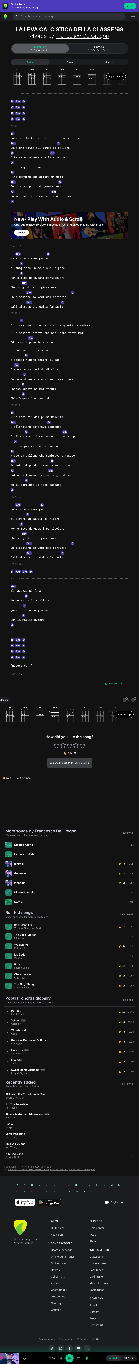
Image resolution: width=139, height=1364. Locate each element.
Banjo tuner (97, 1289)
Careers (94, 1311)
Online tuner (58, 1263)
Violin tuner (97, 1276)
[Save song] (24, 1358)
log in (67, 762)
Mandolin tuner (99, 1283)
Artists (55, 1283)
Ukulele (108, 62)
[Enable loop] (78, 1358)
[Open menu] (133, 16)
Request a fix (116, 683)
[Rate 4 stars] (76, 745)
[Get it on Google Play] (49, 1202)
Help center (97, 1228)
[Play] (69, 1358)
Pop (20, 674)
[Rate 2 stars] (63, 745)
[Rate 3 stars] (69, 745)
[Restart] (60, 1358)
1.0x (52, 1358)
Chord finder (59, 1289)
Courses (56, 1309)
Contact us (96, 1325)
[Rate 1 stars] (56, 745)
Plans (93, 1241)
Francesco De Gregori (82, 36)
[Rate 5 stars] (82, 745)
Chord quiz (58, 1303)
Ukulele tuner (98, 1263)
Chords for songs (61, 1250)
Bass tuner (96, 1270)
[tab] (40, 48)
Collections (58, 1276)
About (93, 1305)
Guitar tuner (97, 1256)
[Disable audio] (86, 1358)
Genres (55, 1270)
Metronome (58, 1296)
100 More (128, 1000)
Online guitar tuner (62, 1256)
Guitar (30, 62)
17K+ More (128, 1084)
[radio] (113, 1358)
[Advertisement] (69, 1345)
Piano (69, 62)
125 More (128, 833)
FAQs (93, 1234)
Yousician (57, 1234)
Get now (21, 232)
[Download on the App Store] (25, 1202)
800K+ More (127, 914)
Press (93, 1318)
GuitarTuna (10, 1166)
